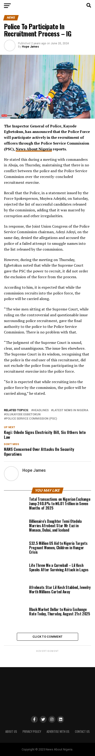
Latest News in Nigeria (70, 410)
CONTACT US (82, 731)
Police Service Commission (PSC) (31, 418)
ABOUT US (11, 731)
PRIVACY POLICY (32, 731)
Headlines (41, 410)
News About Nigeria (34, 149)
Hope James (30, 46)
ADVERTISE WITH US (58, 731)
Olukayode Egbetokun (23, 414)
